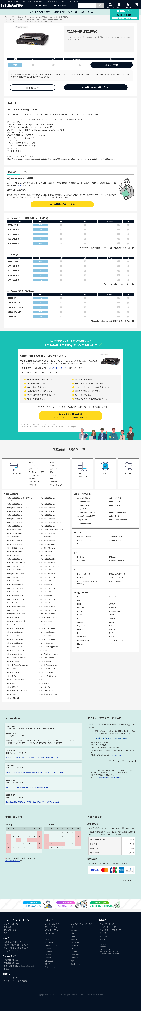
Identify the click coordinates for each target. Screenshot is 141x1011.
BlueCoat (112, 629)
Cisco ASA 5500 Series (47, 625)
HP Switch (81, 557)
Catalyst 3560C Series (47, 584)
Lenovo (80, 597)
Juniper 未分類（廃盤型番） (118, 519)
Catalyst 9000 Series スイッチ (18, 507)
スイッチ (32, 462)
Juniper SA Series (115, 505)
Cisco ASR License (46, 643)
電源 (51, 472)
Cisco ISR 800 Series (14, 533)
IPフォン (53, 465)
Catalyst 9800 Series (47, 526)
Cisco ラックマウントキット (17, 690)
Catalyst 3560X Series (15, 581)
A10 (78, 618)
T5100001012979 (116, 755)
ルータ (52, 462)
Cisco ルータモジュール (47, 676)
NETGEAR (81, 611)
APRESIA (112, 618)
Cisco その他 (11, 694)
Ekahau (80, 644)
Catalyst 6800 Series (47, 614)
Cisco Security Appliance (48, 646)
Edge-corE (81, 626)
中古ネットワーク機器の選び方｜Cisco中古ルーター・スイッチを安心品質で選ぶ (34, 757)
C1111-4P (12, 316)
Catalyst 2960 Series (15, 559)
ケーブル (103, 933)
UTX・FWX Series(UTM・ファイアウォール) (89, 582)
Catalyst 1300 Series (15, 522)
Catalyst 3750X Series (47, 592)
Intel (79, 647)
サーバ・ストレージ (108, 927)
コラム (90, 11)
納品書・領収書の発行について (16, 944)
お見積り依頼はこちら (63, 204)
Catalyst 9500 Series (15, 515)
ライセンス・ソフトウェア (110, 930)
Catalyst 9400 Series (47, 511)
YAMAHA (78, 569)
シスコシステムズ (52, 923)
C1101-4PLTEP (14, 302)
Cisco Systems (11, 493)
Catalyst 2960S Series (47, 562)
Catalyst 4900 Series (15, 610)
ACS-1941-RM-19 (14, 238)
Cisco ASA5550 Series (47, 639)
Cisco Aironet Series (14, 654)
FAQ (82, 11)
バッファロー (113, 597)
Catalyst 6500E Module (16, 614)
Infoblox (80, 615)
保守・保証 (72, 11)
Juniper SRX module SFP (86, 512)
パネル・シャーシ (35, 485)
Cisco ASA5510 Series (15, 636)
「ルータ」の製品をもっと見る (117, 284)
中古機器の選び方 (11, 959)
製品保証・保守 (10, 930)
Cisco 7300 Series (13, 555)
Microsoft (112, 607)
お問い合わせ (111, 64)
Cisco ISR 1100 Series (47, 548)
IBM (78, 600)
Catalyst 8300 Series (15, 504)
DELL (79, 604)
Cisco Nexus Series (14, 529)
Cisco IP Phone (45, 661)
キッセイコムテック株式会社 (15, 980)
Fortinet (78, 532)
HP (75, 552)
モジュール (53, 469)
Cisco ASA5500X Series (15, 628)
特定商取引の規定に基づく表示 (110, 951)
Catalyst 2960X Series (47, 570)
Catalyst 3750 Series (15, 592)
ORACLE (112, 604)
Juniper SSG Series (115, 498)
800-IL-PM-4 (13, 224)
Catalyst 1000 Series (15, 518)
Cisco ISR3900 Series (15, 544)
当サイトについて (11, 923)
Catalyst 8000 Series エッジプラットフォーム (19, 499)
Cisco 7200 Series (45, 551)
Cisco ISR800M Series (15, 548)
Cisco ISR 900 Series (14, 551)
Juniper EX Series (115, 501)
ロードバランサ (34, 475)
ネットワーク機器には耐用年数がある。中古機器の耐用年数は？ (28, 787)
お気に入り (33, 87)
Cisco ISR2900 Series (15, 540)
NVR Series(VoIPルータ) (117, 574)
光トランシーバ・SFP (36, 472)
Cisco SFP (43, 679)
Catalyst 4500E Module (16, 606)
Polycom (80, 629)
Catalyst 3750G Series (15, 599)
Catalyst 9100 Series (15, 526)
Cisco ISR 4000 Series (47, 544)
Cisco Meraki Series (46, 657)
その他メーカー (51, 967)
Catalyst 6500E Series (47, 610)
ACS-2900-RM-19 (14, 243)
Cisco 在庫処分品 (13, 698)
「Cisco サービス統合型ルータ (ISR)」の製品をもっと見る (105, 247)
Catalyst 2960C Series (15, 566)
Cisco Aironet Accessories (16, 657)
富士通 (111, 633)
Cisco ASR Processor (15, 625)
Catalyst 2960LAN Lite (47, 559)
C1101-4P (12, 298)
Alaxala (80, 622)
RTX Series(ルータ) (84, 574)
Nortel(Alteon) (83, 640)
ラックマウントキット (36, 481)
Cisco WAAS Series (46, 672)
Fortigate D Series (84, 536)
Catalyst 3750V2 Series (15, 595)
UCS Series (43, 650)
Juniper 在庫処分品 (84, 523)
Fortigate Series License (86, 544)
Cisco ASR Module (46, 621)
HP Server (81, 560)
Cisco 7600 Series (45, 555)
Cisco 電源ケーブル (46, 683)
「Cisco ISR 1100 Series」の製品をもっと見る (110, 320)
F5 (109, 600)
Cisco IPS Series (13, 661)
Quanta (111, 622)
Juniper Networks (83, 493)
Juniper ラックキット (116, 516)
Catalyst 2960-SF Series (16, 570)
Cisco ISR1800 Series (47, 533)
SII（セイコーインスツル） (118, 640)
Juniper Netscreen (84, 509)
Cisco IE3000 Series (14, 603)
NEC (78, 633)
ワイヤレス (32, 465)
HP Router (113, 557)
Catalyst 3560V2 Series (47, 581)
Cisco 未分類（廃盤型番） (48, 694)
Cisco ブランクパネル (46, 690)
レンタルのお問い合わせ (70, 416)
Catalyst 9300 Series (15, 511)
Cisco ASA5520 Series (47, 636)
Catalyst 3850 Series (47, 599)
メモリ (52, 478)
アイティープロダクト (57, 995)
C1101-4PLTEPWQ (15, 307)
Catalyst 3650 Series (47, 588)
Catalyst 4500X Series (47, 606)
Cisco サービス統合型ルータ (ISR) (51, 529)
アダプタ (53, 475)
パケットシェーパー (56, 485)
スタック (32, 478)
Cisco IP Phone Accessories (17, 665)
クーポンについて (11, 951)
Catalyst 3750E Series (47, 595)
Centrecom (81, 636)
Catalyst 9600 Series (47, 515)
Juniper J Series (114, 509)
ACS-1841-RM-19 (14, 229)
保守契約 (103, 946)
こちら (18, 185)
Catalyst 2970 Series (15, 577)
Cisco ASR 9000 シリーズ (16, 621)
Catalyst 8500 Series (47, 504)
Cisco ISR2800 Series (47, 537)
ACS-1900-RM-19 (14, 234)
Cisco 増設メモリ (13, 687)
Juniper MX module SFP (86, 516)
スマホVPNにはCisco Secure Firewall (19, 966)
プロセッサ (53, 481)
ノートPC (103, 936)
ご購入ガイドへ (127, 880)
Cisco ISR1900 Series (15, 537)
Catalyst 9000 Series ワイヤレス (51, 522)
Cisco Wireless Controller (48, 654)
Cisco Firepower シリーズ (16, 650)
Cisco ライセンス (13, 676)
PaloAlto (80, 607)
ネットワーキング (107, 923)
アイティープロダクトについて (38, 11)
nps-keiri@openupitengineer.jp (109, 777)
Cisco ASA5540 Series (15, 639)
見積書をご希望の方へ (12, 941)
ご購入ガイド (59, 11)
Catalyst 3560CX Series (15, 588)
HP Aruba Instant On (116, 560)
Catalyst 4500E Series (47, 603)
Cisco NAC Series (13, 672)
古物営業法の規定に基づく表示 (110, 954)
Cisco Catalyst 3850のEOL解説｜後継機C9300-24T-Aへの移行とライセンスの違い (35, 772)
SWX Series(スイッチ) (116, 577)
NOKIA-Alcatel (114, 611)
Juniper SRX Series (84, 501)
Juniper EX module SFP (117, 512)
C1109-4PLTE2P (14, 311)
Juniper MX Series (83, 505)
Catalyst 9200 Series (47, 507)
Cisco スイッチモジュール (16, 679)
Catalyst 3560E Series (15, 584)
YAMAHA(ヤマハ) (51, 930)
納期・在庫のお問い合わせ (97, 87)
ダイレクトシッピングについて (16, 948)
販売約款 (103, 944)
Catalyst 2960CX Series (15, 573)
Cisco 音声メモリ (13, 668)
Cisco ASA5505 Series (47, 628)
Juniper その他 (82, 519)
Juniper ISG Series (84, 498)
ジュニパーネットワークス (81, 923)
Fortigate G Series (115, 540)
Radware (112, 636)
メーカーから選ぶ (41, 5)
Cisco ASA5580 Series (15, 643)
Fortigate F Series (84, 540)
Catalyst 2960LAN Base (16, 562)
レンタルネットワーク (57, 368)
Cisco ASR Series (13, 617)
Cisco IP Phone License (48, 665)
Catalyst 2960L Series (47, 573)
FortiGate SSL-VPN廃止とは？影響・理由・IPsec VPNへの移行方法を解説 (32, 802)
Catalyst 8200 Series (47, 498)
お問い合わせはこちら (12, 860)
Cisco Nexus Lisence (14, 646)
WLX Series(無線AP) (116, 581)
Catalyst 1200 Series (47, 518)
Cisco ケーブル (12, 683)
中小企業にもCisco (11, 962)
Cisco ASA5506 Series (15, 632)
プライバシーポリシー (107, 949)
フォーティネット (52, 927)
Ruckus (111, 626)
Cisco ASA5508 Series (47, 632)
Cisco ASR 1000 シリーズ (48, 617)
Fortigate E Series (115, 536)
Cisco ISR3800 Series (47, 540)
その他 (102, 939)
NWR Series (81, 577)
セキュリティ (33, 469)
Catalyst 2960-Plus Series (49, 566)
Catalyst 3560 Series (47, 577)
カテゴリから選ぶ (60, 5)
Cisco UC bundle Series (47, 668)
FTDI (110, 644)
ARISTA (111, 615)
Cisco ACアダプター (46, 687)
